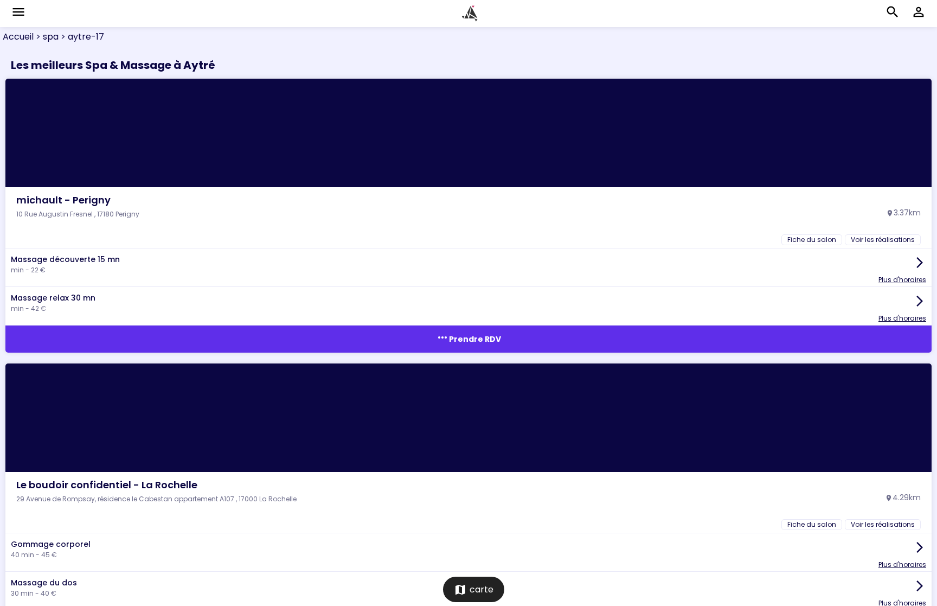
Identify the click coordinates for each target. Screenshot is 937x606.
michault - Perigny (63, 200)
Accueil (18, 36)
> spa (46, 36)
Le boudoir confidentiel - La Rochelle (106, 485)
